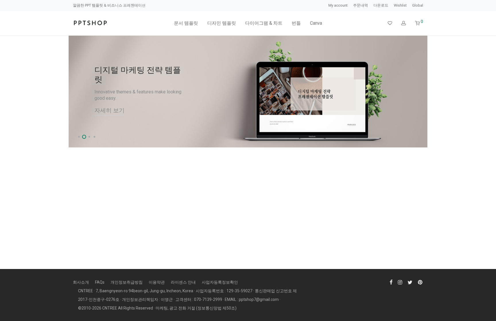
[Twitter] (410, 282)
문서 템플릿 (186, 23)
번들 (296, 23)
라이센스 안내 (183, 282)
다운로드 (380, 5)
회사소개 (81, 282)
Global (417, 5)
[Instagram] (400, 282)
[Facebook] (391, 282)
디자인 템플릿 (221, 23)
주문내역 (360, 5)
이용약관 (157, 282)
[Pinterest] (420, 282)
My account (338, 5)
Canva (316, 23)
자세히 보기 (109, 110)
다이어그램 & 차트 (263, 23)
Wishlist (400, 5)
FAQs (99, 282)
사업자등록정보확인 (220, 282)
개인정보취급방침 (127, 282)
